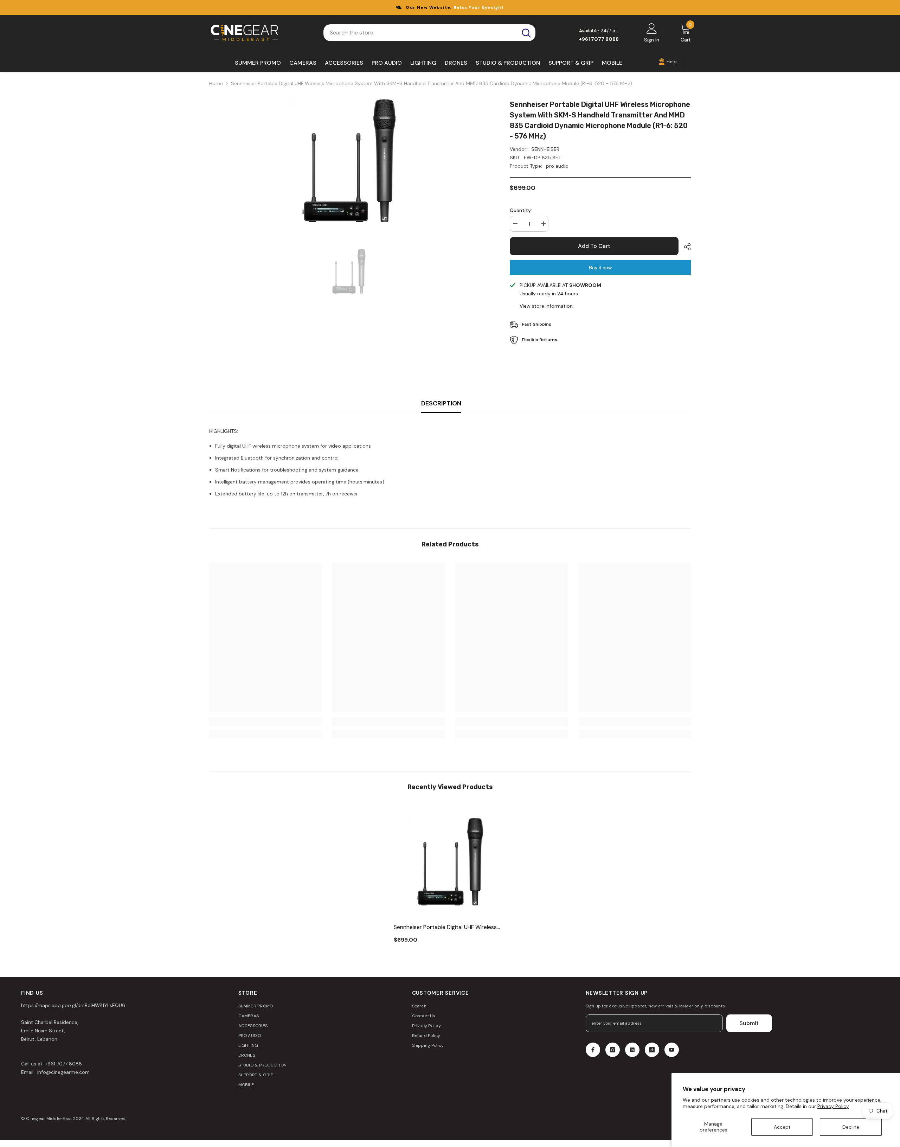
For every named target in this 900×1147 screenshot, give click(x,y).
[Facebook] (593, 1050)
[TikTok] (652, 1050)
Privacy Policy (833, 1106)
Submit (749, 1023)
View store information (546, 306)
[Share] (685, 246)
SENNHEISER (545, 149)
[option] (349, 160)
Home (216, 83)
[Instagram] (612, 1050)
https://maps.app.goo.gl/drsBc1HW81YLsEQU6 (73, 1005)
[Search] (429, 32)
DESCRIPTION (441, 403)
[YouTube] (671, 1050)
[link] (265, 721)
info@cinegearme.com (63, 1072)
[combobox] (420, 32)
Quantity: (521, 210)
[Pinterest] (632, 1050)
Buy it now (600, 267)
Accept (782, 1127)
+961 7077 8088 (63, 1064)
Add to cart (594, 246)
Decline (850, 1127)
